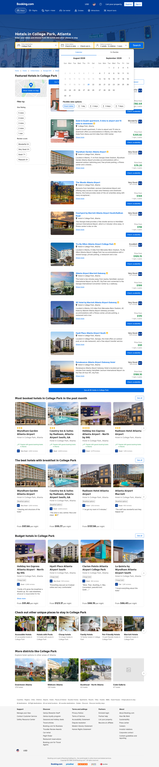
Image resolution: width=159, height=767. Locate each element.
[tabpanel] (96, 82)
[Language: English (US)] (94, 4)
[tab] (78, 52)
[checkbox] (93, 67)
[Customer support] (100, 4)
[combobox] (37, 46)
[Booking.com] (25, 4)
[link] (31, 113)
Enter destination (27, 44)
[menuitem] (21, 10)
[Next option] (144, 428)
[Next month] (129, 58)
